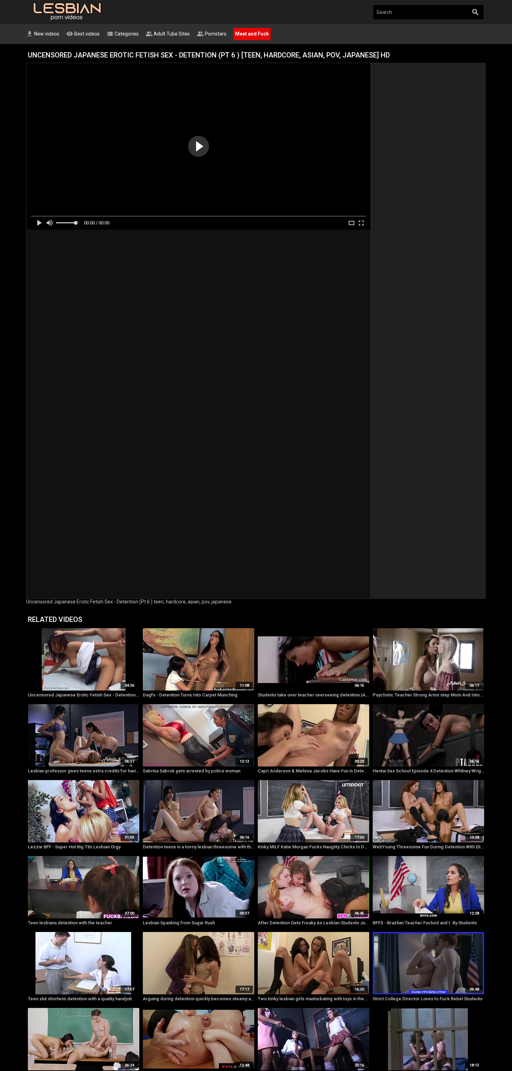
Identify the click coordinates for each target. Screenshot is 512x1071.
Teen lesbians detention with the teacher (70, 922)
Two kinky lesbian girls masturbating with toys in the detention (313, 998)
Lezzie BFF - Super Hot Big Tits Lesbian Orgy (74, 846)
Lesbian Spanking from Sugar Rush (179, 922)
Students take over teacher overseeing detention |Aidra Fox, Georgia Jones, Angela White (313, 695)
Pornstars (211, 33)
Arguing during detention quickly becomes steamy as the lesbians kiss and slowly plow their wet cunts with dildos (198, 998)
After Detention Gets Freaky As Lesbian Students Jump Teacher (313, 922)
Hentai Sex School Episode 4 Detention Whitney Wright (428, 770)
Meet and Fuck (252, 34)
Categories (123, 33)
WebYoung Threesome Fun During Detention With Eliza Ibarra (428, 846)
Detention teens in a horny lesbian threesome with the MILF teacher (198, 846)
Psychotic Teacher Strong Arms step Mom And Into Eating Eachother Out (428, 695)
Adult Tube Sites (168, 33)
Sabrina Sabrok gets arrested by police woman (191, 770)
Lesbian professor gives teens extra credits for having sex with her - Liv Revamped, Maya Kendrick (83, 770)
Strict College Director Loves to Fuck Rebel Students (427, 998)
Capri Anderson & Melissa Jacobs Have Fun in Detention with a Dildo (313, 770)
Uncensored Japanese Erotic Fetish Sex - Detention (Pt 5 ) (83, 695)
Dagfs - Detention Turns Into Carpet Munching (190, 695)
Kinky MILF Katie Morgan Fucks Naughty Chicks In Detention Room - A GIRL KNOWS (313, 846)
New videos (42, 33)
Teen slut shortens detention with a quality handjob (80, 998)
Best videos (83, 33)
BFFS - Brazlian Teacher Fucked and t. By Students (425, 922)
